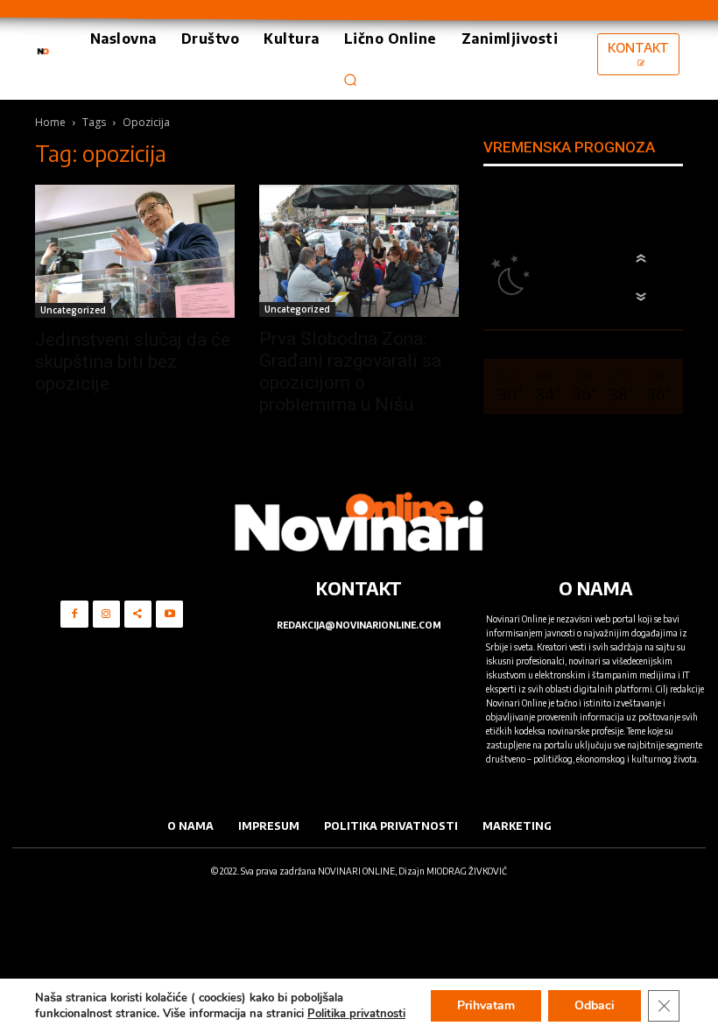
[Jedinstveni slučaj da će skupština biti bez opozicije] (135, 251)
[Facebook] (74, 614)
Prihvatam (486, 1005)
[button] (350, 79)
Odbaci (594, 1005)
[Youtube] (169, 614)
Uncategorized (73, 310)
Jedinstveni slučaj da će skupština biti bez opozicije (132, 361)
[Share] (137, 614)
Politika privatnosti (356, 1014)
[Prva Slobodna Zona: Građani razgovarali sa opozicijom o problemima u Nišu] (359, 251)
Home (50, 122)
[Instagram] (106, 614)
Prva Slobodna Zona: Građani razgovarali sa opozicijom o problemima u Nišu (350, 371)
